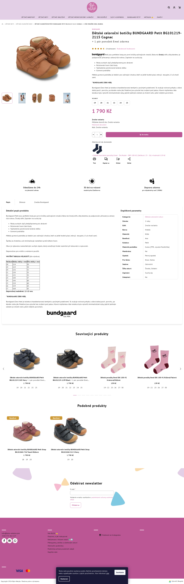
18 (23, 459)
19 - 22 (106, 387)
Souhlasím (120, 572)
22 (114, 103)
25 (127, 103)
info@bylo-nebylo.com (11, 533)
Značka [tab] (41, 202)
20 (101, 103)
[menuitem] (28, 17)
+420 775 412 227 (9, 536)
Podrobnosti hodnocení (126, 49)
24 (121, 103)
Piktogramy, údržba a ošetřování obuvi (62, 543)
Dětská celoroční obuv (154, 217)
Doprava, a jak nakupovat (57, 536)
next (180, 369)
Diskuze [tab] (22, 202)
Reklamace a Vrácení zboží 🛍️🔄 (60, 539)
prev (3, 369)
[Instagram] (9, 540)
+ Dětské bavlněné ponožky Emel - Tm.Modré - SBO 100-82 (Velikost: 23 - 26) (128, 155)
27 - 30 (121, 387)
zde (107, 573)
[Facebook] (4, 540)
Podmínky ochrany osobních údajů (61, 549)
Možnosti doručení (99, 125)
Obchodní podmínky (55, 546)
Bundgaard (96, 29)
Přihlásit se (75, 505)
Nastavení (64, 579)
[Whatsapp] (15, 540)
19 (95, 103)
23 (32, 387)
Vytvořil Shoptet (177, 581)
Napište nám (52, 552)
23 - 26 (113, 387)
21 (108, 103)
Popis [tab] (8, 202)
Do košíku (145, 135)
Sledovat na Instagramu (111, 535)
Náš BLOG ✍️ (53, 533)
